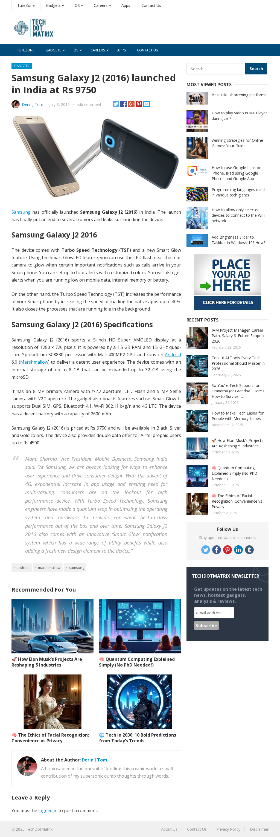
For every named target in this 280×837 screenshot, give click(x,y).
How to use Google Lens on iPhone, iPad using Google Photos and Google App (236, 173)
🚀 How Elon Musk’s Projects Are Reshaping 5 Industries (46, 662)
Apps (125, 5)
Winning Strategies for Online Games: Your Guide (237, 143)
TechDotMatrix (39, 829)
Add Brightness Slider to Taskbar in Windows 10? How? (238, 239)
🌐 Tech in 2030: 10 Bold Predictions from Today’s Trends (137, 738)
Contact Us (151, 5)
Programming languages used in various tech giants (238, 192)
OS (77, 5)
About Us (169, 829)
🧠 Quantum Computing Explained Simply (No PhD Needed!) (137, 662)
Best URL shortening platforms (239, 94)
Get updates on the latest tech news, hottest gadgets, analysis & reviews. (228, 595)
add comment (89, 104)
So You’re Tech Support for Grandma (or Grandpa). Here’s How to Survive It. (238, 391)
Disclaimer (259, 829)
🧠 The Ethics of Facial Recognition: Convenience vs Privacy (50, 738)
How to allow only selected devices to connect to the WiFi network (238, 215)
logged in (47, 810)
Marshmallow (34, 362)
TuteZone (26, 5)
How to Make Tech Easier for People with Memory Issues (238, 415)
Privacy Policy (228, 829)
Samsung (21, 212)
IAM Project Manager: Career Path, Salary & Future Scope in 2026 (239, 336)
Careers (100, 5)
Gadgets (53, 5)
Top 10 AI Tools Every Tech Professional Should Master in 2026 (238, 363)
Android (173, 355)
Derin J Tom (32, 104)
